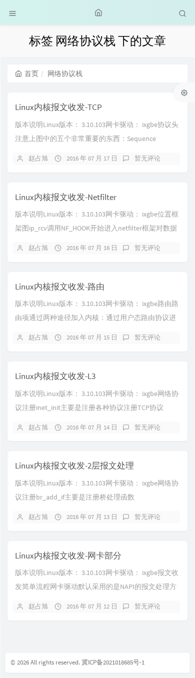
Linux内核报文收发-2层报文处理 (74, 465)
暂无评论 (147, 158)
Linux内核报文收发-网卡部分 (68, 555)
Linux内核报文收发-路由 (59, 286)
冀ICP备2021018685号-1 (113, 662)
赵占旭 (38, 158)
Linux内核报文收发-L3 (55, 376)
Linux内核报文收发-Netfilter (65, 197)
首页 (31, 73)
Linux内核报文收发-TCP (58, 107)
